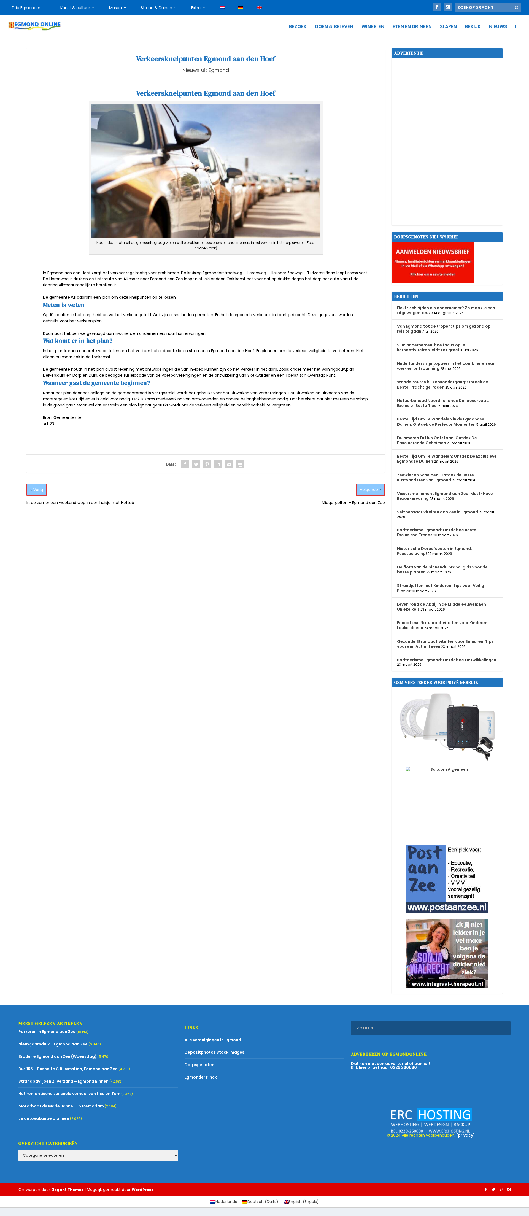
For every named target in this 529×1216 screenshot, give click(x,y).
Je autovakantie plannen (43, 1118)
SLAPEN (448, 27)
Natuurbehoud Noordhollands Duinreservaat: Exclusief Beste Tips (443, 403)
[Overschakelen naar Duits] (240, 8)
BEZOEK (298, 27)
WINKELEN (372, 27)
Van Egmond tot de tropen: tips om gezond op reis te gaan (444, 328)
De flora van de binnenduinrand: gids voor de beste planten (442, 569)
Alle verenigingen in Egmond (213, 1040)
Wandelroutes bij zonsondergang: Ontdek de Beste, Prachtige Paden (442, 384)
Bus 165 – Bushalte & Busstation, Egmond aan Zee (68, 1069)
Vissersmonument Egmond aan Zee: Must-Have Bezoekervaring (445, 496)
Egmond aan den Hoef (69, 273)
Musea (115, 7)
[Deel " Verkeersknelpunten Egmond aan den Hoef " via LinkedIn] (218, 464)
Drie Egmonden (26, 7)
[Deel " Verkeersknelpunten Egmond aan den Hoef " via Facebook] (185, 464)
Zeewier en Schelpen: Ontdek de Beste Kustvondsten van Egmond (435, 477)
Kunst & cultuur (75, 7)
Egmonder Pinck (201, 1077)
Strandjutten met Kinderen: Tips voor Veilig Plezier (440, 588)
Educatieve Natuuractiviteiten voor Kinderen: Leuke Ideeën (442, 625)
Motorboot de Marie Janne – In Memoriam (61, 1106)
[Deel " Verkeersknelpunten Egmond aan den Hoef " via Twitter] (196, 464)
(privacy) (465, 1135)
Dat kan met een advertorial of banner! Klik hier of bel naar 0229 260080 (390, 1065)
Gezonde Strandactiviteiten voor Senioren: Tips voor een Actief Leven (445, 644)
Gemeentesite (67, 417)
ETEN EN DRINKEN (412, 27)
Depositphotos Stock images (214, 1052)
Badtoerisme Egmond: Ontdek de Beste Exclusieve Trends (436, 532)
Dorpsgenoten (199, 1064)
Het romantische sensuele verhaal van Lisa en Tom (69, 1093)
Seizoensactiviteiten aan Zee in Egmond (437, 512)
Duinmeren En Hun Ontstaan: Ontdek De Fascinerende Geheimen (437, 440)
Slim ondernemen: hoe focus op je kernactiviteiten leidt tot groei (431, 347)
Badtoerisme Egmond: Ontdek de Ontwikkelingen (446, 660)
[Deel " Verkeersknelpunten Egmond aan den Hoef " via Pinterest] (207, 464)
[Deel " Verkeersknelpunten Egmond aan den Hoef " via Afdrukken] (240, 464)
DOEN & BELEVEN (334, 27)
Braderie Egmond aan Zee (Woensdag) (57, 1056)
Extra (196, 7)
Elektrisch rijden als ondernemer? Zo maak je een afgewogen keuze (446, 310)
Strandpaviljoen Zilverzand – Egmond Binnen (63, 1081)
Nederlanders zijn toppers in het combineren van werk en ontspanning (446, 366)
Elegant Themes (67, 1189)
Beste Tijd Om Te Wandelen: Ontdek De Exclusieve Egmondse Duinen (447, 459)
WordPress (142, 1189)
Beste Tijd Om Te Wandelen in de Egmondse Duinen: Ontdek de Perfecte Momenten (440, 421)
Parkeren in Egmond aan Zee (46, 1031)
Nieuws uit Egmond (205, 70)
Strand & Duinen (156, 7)
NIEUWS (498, 27)
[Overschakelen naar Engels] (259, 8)
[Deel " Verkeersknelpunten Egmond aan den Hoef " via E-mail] (229, 464)
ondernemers (152, 333)
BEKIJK (473, 27)
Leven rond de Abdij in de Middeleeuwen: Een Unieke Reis (441, 607)
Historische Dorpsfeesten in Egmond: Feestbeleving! (434, 551)
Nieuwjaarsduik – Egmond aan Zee (53, 1044)
